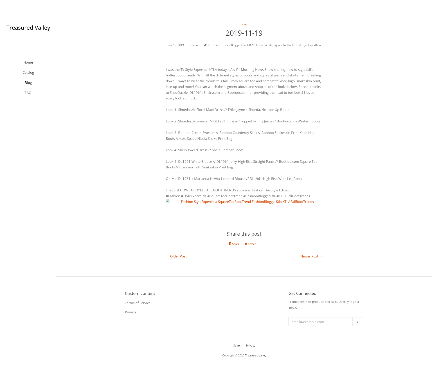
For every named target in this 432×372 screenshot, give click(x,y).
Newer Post (309, 256)
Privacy (250, 345)
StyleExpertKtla (311, 45)
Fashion (215, 45)
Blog (28, 82)
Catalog (28, 72)
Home (28, 62)
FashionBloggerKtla (233, 45)
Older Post (178, 256)
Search (237, 345)
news (244, 24)
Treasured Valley (255, 355)
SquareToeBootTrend (287, 45)
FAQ (28, 92)
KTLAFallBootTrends (259, 45)
